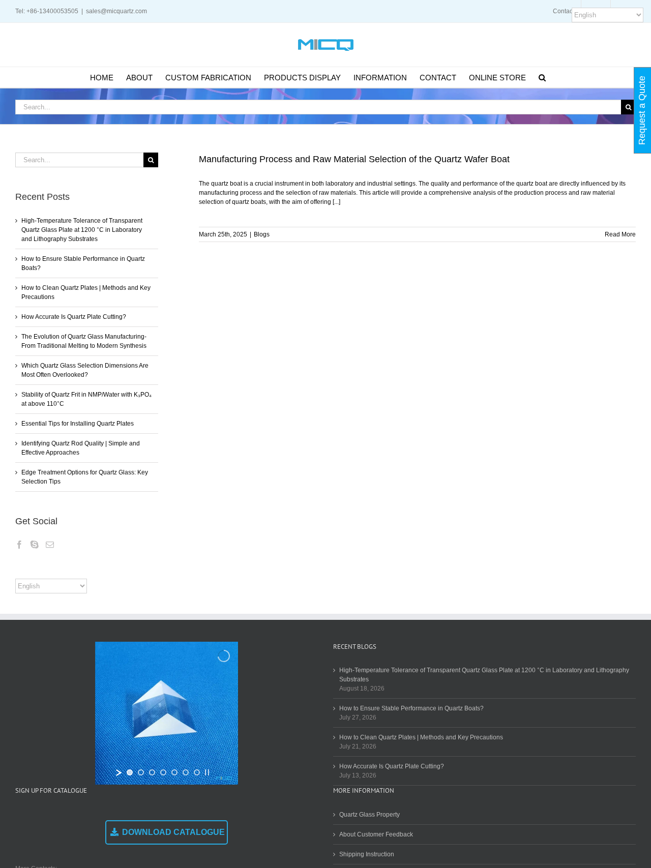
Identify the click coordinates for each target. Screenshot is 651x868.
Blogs (262, 234)
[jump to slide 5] (174, 772)
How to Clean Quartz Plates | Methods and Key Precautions (421, 737)
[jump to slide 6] (186, 772)
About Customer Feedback (376, 834)
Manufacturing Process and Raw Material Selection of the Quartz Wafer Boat (354, 159)
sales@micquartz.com (116, 11)
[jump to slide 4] (163, 772)
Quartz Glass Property (369, 814)
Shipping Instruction (366, 854)
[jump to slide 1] (130, 772)
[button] (542, 77)
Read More (620, 234)
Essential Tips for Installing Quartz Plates (77, 423)
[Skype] (35, 545)
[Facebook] (19, 545)
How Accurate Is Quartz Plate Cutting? (73, 316)
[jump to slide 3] (152, 772)
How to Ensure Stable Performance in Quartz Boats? (411, 708)
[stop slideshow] (207, 772)
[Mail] (50, 545)
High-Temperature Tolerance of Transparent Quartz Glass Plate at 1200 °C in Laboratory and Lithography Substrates (81, 230)
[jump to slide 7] (197, 772)
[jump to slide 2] (141, 772)
